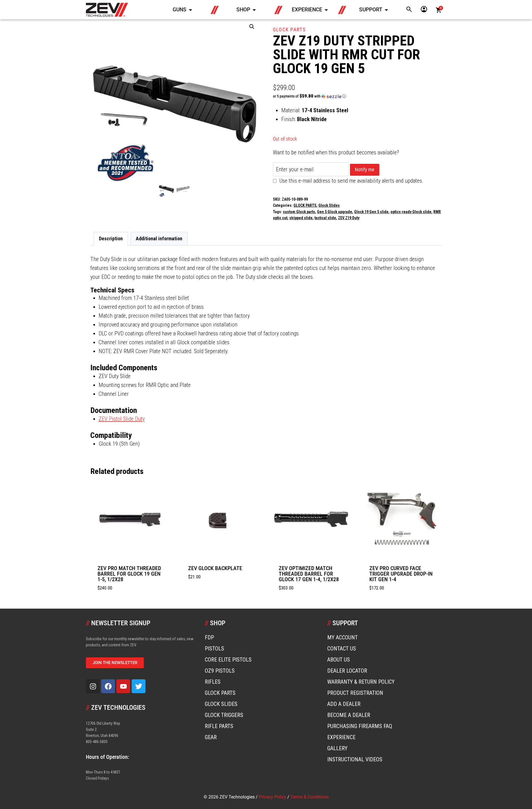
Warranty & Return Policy (361, 681)
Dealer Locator (347, 670)
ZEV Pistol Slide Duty (122, 418)
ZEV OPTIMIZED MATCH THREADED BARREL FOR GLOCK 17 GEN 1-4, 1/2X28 (309, 574)
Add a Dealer (343, 704)
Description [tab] (111, 238)
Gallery (337, 748)
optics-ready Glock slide (410, 212)
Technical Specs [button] (112, 290)
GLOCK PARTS (289, 29)
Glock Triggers (224, 715)
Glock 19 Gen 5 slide (371, 212)
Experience (341, 737)
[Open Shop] (254, 10)
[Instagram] (93, 686)
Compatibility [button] (111, 435)
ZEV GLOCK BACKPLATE (215, 568)
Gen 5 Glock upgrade (334, 212)
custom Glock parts (299, 212)
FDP (209, 637)
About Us (338, 659)
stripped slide (301, 218)
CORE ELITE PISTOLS (228, 659)
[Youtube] (123, 686)
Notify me (364, 169)
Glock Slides (329, 205)
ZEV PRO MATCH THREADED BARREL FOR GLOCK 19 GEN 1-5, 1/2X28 (129, 574)
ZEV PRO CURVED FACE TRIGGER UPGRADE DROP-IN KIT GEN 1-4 (401, 574)
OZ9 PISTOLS (220, 670)
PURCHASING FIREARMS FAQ (359, 726)
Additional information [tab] (159, 238)
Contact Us (341, 648)
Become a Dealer (348, 715)
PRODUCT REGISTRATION (355, 693)
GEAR (211, 737)
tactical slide (325, 218)
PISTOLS (214, 648)
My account (342, 637)
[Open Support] (386, 10)
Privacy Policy (272, 797)
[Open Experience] (326, 10)
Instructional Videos (354, 759)
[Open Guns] (190, 10)
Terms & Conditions (309, 797)
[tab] (266, 290)
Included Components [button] (123, 367)
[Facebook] (108, 686)
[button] (252, 27)
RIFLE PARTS (219, 726)
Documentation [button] (113, 410)
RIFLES (213, 681)
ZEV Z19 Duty (348, 218)
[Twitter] (138, 686)
